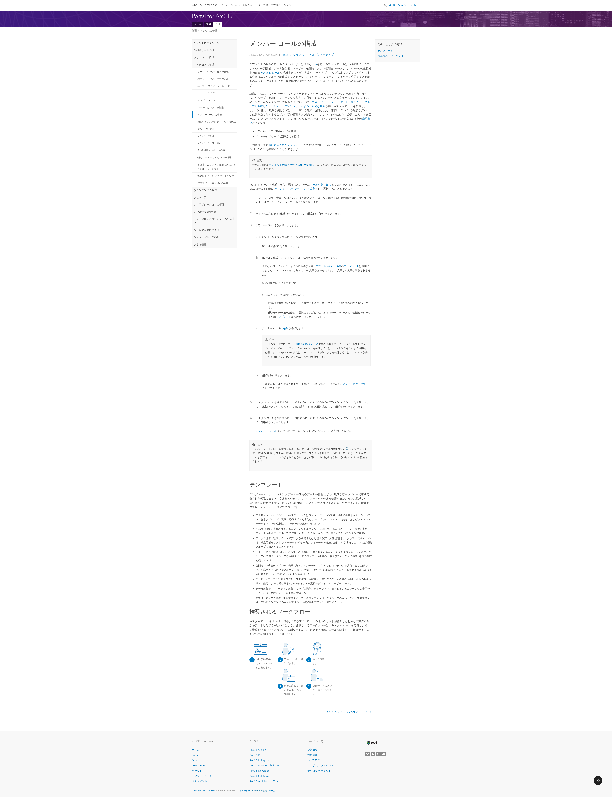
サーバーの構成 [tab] (205, 57)
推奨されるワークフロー (392, 55)
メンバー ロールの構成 (209, 114)
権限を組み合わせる (307, 344)
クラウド (263, 5)
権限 (314, 64)
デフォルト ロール (266, 430)
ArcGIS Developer (260, 770)
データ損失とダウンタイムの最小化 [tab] (213, 220)
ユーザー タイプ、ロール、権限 (214, 86)
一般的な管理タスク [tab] (207, 230)
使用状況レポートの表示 (214, 150)
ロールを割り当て (320, 184)
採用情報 (312, 755)
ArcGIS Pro (256, 755)
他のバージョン (292, 54)
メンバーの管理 (205, 136)
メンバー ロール (206, 100)
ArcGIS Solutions (259, 775)
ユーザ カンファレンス (320, 765)
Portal (225, 5)
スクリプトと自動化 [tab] (207, 237)
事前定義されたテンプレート (286, 144)
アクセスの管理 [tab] (205, 64)
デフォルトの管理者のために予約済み (292, 164)
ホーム (197, 24)
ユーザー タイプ (206, 93)
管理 (217, 24)
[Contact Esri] (383, 754)
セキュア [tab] (201, 197)
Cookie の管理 (259, 790)
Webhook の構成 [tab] (206, 211)
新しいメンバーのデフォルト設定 (294, 188)
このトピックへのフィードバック (351, 712)
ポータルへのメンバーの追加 (213, 78)
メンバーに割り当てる (355, 383)
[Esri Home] (371, 742)
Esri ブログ (313, 760)
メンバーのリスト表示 (209, 143)
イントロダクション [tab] (207, 43)
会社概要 (312, 749)
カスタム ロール (270, 72)
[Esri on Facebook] (373, 754)
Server (195, 760)
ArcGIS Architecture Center (265, 781)
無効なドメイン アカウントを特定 (215, 175)
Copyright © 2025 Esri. (203, 790)
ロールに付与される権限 (210, 107)
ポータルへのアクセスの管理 (213, 71)
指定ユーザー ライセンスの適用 (214, 157)
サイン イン (399, 5)
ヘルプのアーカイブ (321, 54)
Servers (235, 5)
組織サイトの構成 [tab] (206, 50)
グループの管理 (205, 129)
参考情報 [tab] (201, 244)
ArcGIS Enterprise (205, 5)
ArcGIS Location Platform (264, 765)
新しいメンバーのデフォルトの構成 (216, 121)
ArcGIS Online (258, 749)
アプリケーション (281, 5)
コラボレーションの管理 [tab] (210, 204)
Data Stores (248, 5)
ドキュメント (199, 781)
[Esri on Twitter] (367, 754)
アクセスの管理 (208, 30)
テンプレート (351, 266)
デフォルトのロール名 (328, 266)
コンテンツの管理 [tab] (206, 190)
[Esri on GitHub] (378, 754)
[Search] (385, 5)
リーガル (273, 790)
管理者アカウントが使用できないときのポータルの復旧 (216, 166)
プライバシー (244, 790)
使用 (208, 24)
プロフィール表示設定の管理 (213, 183)
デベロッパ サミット (319, 770)
